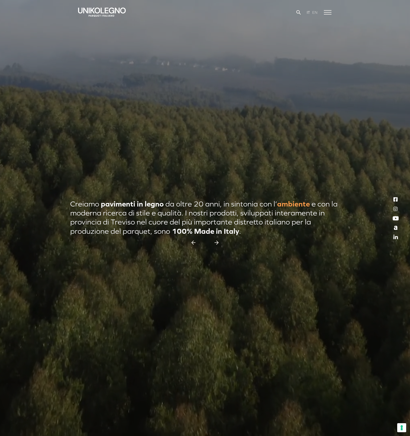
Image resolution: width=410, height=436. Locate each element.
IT (308, 12)
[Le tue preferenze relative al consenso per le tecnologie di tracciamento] (401, 427)
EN (314, 12)
